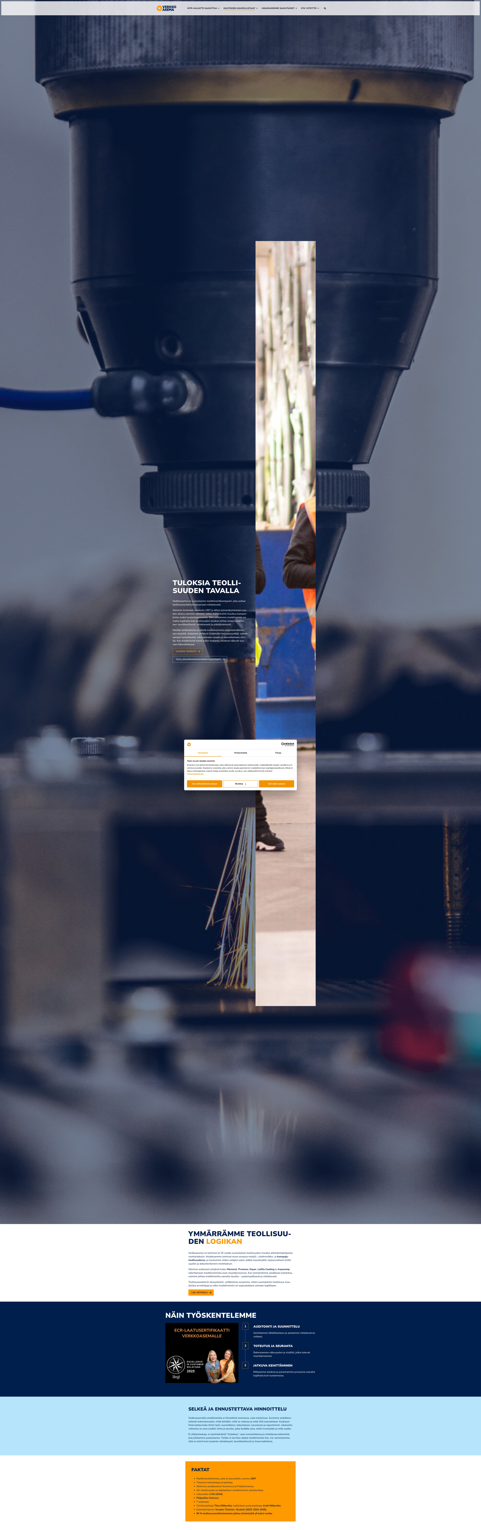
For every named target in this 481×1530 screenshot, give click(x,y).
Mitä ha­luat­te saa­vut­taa (202, 8)
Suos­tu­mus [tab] (203, 753)
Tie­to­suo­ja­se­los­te (195, 774)
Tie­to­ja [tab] (278, 753)
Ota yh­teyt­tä (308, 8)
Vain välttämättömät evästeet (204, 784)
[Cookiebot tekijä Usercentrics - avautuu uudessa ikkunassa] (283, 744)
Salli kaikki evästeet (276, 784)
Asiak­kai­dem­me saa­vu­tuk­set (278, 8)
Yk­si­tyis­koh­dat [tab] (240, 753)
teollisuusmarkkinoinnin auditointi (198, 659)
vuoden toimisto (186, 651)
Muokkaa (239, 784)
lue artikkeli (199, 1292)
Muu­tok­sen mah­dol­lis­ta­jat (239, 8)
